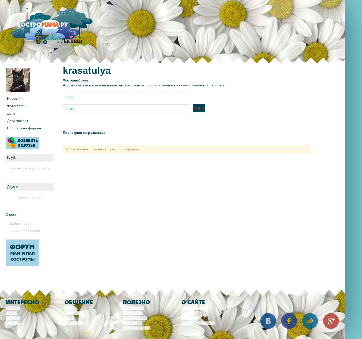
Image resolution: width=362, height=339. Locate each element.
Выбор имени (132, 323)
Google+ (331, 321)
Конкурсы (12, 318)
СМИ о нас (189, 318)
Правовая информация (198, 323)
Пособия (12, 323)
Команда (188, 313)
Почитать (12, 308)
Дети (11, 113)
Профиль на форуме (24, 128)
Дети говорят (17, 121)
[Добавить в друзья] (22, 143)
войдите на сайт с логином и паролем (193, 85)
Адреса (11, 313)
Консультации (133, 313)
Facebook (289, 321)
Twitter (310, 321)
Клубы (69, 318)
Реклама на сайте (194, 308)
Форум (69, 308)
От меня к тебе (133, 308)
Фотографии (17, 106)
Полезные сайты (135, 318)
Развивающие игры (136, 328)
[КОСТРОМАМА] (51, 27)
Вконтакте (268, 321)
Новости (13, 98)
